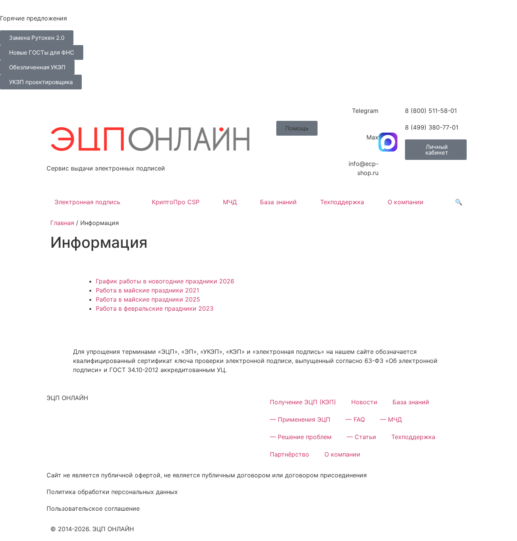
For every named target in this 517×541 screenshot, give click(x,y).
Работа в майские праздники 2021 (147, 290)
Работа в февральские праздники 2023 (154, 308)
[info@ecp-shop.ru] (387, 168)
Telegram (365, 110)
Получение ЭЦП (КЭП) (303, 402)
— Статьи (361, 437)
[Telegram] (387, 115)
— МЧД (391, 419)
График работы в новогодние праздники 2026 (165, 281)
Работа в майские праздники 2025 (148, 299)
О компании (406, 202)
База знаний (278, 202)
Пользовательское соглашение (93, 508)
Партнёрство (289, 454)
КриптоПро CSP (175, 202)
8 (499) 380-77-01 (431, 127)
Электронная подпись (87, 202)
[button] (297, 128)
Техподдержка (342, 202)
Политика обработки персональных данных (112, 492)
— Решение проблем (301, 437)
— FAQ (355, 419)
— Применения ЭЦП (300, 419)
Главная (62, 223)
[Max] (387, 142)
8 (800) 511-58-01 (431, 110)
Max (372, 137)
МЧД (230, 202)
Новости (364, 402)
